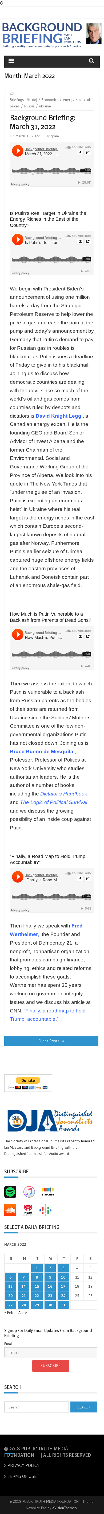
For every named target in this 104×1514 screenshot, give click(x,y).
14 (23, 1286)
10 (63, 1277)
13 (10, 1286)
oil (80, 99)
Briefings (17, 99)
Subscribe (51, 1365)
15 (37, 1286)
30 (50, 1305)
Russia (29, 106)
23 (50, 1295)
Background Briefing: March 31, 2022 (43, 122)
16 (50, 1286)
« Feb (8, 1312)
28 (24, 1305)
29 (37, 1305)
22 (37, 1295)
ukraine (45, 106)
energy (68, 99)
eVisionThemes (64, 1507)
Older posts (48, 1040)
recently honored (81, 1141)
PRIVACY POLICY (23, 1465)
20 (10, 1295)
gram (55, 136)
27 (10, 1305)
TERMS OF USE (22, 1476)
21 (24, 1295)
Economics (50, 99)
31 (63, 1305)
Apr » (22, 1312)
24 (63, 1295)
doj (34, 99)
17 (63, 1286)
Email (8, 1343)
